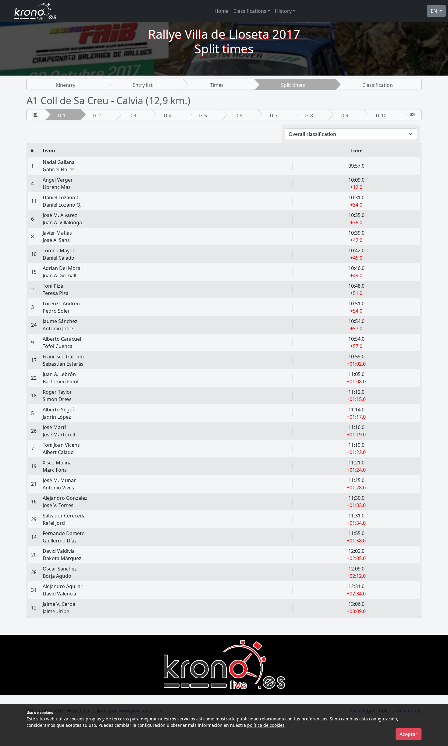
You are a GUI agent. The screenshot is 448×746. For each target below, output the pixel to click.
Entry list (143, 85)
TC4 (167, 115)
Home (222, 11)
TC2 (96, 115)
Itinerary (65, 85)
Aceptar (409, 734)
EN (434, 11)
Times (217, 85)
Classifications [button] (249, 11)
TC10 (380, 115)
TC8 (308, 115)
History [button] (283, 11)
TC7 (273, 115)
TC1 (61, 115)
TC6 (238, 115)
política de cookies (266, 725)
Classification (377, 85)
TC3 (132, 115)
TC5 (202, 115)
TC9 (344, 115)
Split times (293, 85)
